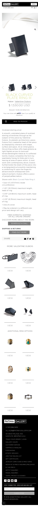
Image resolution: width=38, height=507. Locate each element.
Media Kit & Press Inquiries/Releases (20, 464)
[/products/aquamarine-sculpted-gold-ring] (28, 369)
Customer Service (13, 445)
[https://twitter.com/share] (30, 239)
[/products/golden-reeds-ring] (10, 396)
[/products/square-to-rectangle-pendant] (10, 257)
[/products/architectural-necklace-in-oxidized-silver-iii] (28, 257)
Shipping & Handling (13, 447)
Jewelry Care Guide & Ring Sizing (19, 461)
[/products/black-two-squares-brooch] (10, 284)
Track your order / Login (16, 439)
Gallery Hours (12, 442)
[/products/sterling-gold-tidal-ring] (10, 341)
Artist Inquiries (12, 470)
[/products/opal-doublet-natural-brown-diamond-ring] (28, 341)
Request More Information (19, 110)
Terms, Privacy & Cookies (16, 475)
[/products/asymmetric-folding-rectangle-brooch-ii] (28, 284)
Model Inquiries (12, 473)
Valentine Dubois (23, 101)
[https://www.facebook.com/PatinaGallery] (5, 480)
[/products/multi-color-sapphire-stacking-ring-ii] (28, 396)
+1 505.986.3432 (8, 7)
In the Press (10, 467)
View (10, 271)
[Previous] (3, 87)
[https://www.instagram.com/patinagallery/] (12, 480)
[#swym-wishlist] (32, 7)
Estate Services (12, 453)
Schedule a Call (19, 223)
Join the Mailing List (14, 456)
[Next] (35, 87)
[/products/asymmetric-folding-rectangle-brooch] (10, 311)
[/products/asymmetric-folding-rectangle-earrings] (28, 311)
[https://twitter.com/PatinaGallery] (8, 480)
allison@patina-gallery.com (18, 430)
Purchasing (10, 450)
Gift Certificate (12, 459)
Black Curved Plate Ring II (24, 179)
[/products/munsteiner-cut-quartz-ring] (10, 369)
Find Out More (19, 232)
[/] (11, 4)
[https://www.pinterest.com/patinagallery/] (15, 480)
